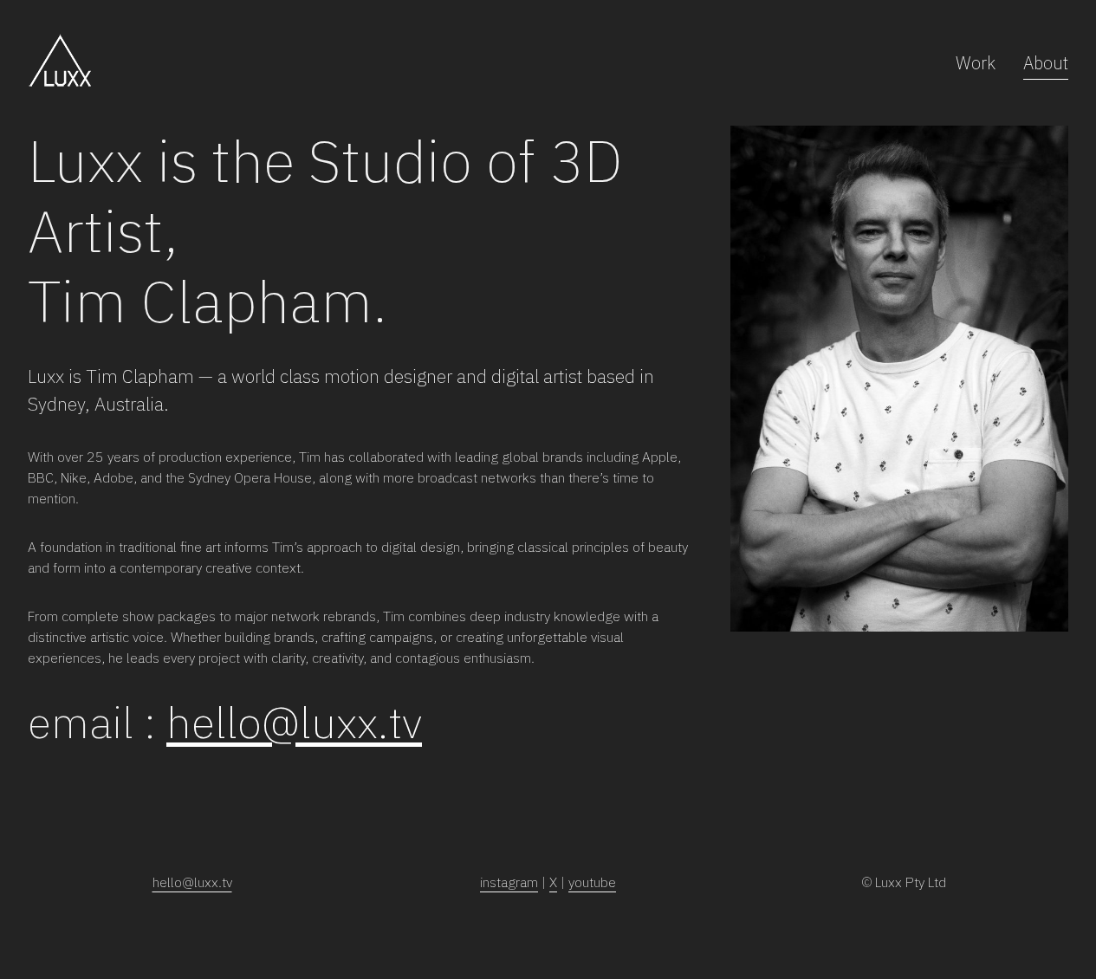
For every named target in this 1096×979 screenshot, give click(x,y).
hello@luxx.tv (294, 721)
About (1045, 63)
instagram (509, 882)
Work (975, 63)
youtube (592, 882)
